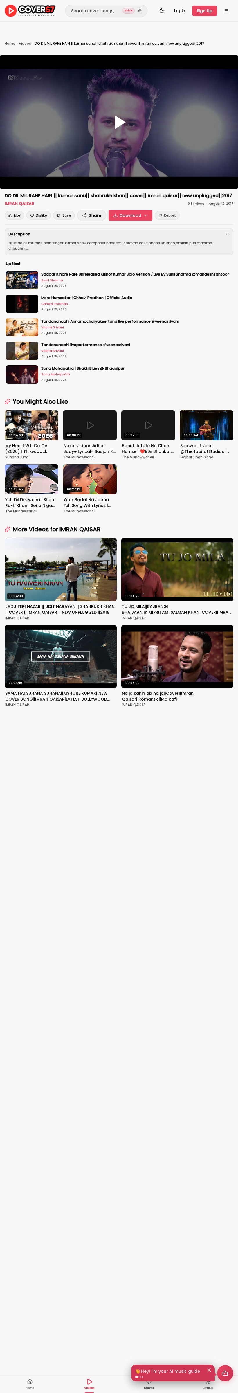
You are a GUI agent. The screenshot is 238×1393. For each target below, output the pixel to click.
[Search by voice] (140, 11)
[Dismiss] (209, 1370)
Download (130, 215)
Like (17, 215)
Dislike (41, 215)
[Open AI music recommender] (225, 1373)
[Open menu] (226, 11)
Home (10, 43)
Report (170, 215)
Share (95, 215)
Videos (25, 43)
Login (179, 11)
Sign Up (204, 11)
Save (66, 215)
